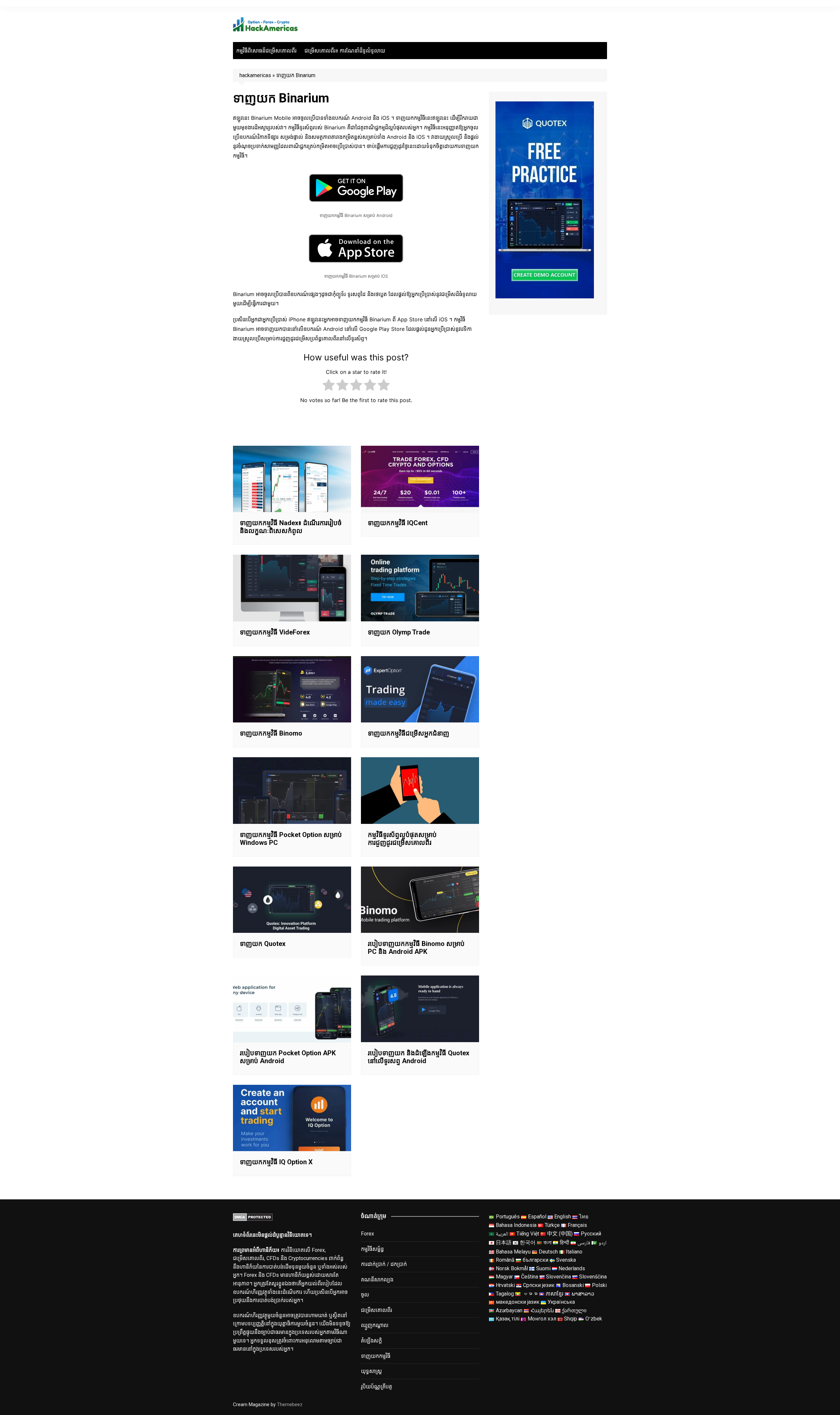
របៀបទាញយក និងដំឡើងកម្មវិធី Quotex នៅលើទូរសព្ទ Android (418, 1057)
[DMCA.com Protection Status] (253, 1216)
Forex (367, 1234)
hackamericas (255, 75)
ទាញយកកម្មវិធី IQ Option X (276, 1162)
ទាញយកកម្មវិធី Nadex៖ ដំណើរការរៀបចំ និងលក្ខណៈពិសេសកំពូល (291, 527)
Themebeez (290, 1404)
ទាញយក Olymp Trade (399, 632)
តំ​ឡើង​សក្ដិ (371, 1341)
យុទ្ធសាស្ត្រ (371, 1371)
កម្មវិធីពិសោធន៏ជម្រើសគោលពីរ (266, 51)
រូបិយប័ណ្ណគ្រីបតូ (376, 1386)
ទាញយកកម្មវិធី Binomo (271, 733)
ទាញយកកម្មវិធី (375, 1356)
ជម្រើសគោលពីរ (376, 1310)
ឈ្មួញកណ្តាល (374, 1325)
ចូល (365, 1295)
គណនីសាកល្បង (377, 1279)
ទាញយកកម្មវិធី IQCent (398, 523)
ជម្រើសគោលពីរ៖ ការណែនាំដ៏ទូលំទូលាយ (344, 51)
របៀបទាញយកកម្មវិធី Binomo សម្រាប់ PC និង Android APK (416, 947)
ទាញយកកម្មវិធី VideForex (275, 632)
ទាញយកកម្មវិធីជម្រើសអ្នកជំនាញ (408, 733)
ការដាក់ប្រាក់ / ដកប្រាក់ (384, 1264)
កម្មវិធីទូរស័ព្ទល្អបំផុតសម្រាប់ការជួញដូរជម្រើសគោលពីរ (402, 839)
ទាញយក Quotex (262, 944)
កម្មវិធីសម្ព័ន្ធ (372, 1249)
